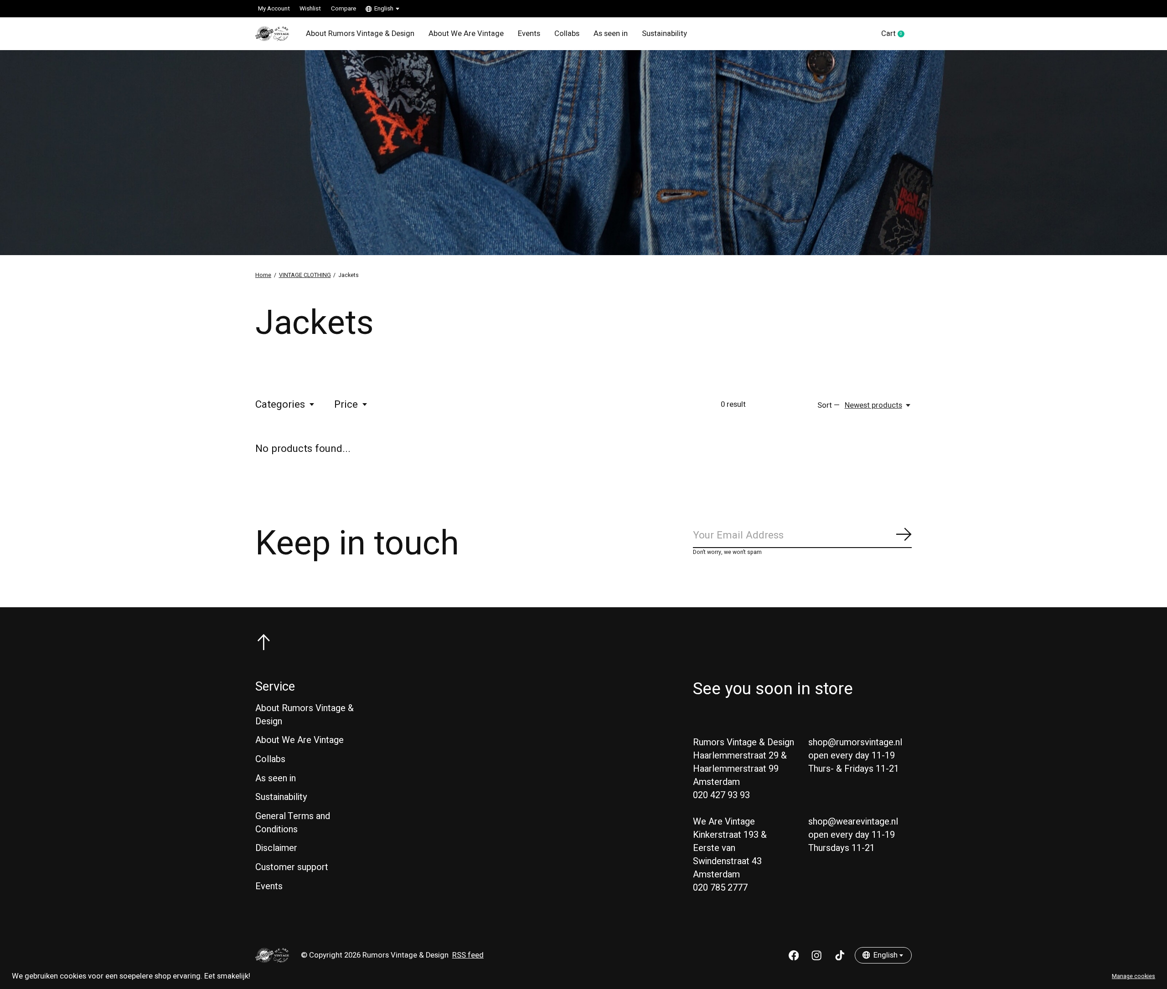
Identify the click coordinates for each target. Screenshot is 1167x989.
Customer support (291, 867)
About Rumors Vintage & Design (360, 33)
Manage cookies (1133, 976)
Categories (280, 404)
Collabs (566, 33)
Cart (896, 34)
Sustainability (664, 33)
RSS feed (468, 955)
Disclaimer (276, 848)
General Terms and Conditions (292, 823)
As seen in (611, 33)
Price (346, 404)
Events (529, 33)
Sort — (828, 405)
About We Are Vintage (466, 33)
